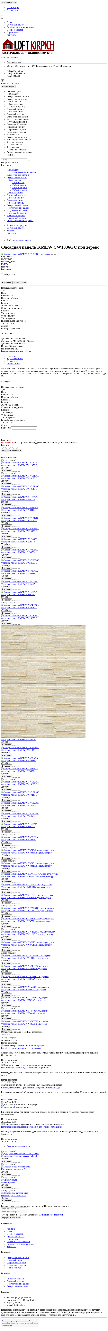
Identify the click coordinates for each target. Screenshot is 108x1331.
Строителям (12, 32)
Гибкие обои (18, 182)
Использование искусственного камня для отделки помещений (31, 1127)
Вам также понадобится (18, 1146)
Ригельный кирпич (16, 215)
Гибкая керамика (15, 192)
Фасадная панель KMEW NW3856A (18, 552)
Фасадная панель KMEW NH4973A (18, 826)
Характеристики (15, 358)
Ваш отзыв (6, 440)
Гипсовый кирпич (15, 198)
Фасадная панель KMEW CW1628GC (19, 784)
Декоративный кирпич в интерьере (18, 1107)
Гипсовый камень (15, 203)
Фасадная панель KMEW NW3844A (18, 510)
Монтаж (11, 230)
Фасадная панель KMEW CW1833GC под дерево (24, 958)
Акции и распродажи (17, 225)
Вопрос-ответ (13, 363)
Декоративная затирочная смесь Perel (19, 1156)
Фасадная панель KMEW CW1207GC (19, 465)
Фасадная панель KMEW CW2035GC (19, 531)
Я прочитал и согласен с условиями (33, 1215)
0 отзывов (7, 333)
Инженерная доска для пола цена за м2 (16, 1321)
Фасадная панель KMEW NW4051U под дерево (24, 968)
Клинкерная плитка (16, 1265)
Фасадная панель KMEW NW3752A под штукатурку (26, 921)
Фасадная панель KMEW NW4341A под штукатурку (26, 866)
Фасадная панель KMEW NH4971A (18, 499)
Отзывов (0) (12, 361)
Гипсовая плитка (15, 200)
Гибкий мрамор (19, 190)
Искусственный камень (18, 208)
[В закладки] (52, 254)
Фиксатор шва (8, 1182)
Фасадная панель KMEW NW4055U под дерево (24, 1024)
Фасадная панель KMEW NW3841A (18, 573)
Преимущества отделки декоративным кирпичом (25, 1067)
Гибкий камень (19, 185)
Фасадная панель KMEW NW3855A (18, 739)
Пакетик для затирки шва (13, 1195)
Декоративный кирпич (18, 175)
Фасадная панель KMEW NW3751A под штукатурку (26, 945)
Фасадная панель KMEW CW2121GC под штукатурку (27, 934)
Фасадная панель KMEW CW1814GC (19, 489)
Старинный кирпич (16, 218)
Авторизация (13, 10)
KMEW (4, 264)
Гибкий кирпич (19, 187)
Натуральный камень (17, 210)
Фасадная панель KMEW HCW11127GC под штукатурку (28, 876)
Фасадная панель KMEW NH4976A (18, 594)
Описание (11, 356)
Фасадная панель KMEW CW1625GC (19, 618)
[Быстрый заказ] (13, 471)
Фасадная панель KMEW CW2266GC (19, 563)
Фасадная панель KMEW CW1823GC (19, 805)
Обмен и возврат (15, 30)
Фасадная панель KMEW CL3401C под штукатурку (26, 887)
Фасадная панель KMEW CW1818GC (19, 478)
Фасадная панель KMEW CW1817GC (19, 520)
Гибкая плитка (14, 180)
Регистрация (13, 7)
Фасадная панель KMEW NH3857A (18, 541)
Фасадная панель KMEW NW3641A (18, 760)
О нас (9, 22)
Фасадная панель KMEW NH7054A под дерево (23, 979)
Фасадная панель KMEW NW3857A (18, 839)
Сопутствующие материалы (20, 220)
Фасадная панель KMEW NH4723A (18, 584)
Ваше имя (6, 428)
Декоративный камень (17, 205)
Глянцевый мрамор (16, 195)
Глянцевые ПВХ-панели (24, 172)
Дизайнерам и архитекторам (20, 27)
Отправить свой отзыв (11, 451)
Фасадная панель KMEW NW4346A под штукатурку (26, 853)
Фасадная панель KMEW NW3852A (18, 771)
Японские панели (15, 1278)
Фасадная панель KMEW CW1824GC (19, 795)
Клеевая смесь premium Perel (14, 1169)
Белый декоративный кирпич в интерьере (21, 1048)
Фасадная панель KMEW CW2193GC (19, 750)
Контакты (11, 35)
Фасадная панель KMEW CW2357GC (19, 816)
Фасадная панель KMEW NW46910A (19, 607)
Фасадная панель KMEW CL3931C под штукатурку (26, 897)
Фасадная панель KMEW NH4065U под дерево (23, 989)
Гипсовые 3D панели (17, 213)
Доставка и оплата (15, 25)
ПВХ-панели (13, 170)
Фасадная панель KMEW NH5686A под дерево (23, 1013)
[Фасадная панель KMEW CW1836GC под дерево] (26, 254)
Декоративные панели (17, 1286)
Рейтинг (5, 445)
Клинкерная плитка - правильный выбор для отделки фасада (30, 1087)
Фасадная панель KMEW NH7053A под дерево (23, 1000)
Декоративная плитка (17, 177)
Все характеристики (11, 328)
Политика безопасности (18, 1241)
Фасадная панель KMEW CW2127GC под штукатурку (27, 910)
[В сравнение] (55, 254)
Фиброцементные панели (19, 240)
